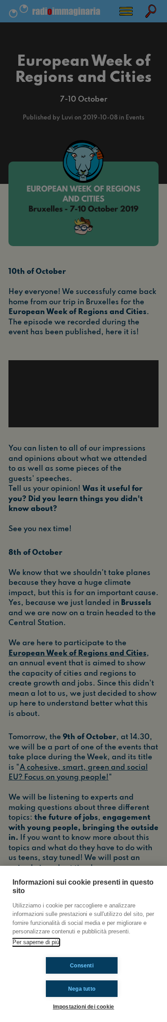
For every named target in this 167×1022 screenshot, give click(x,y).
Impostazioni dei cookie (83, 1006)
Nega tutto (81, 989)
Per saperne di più (35, 942)
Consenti (82, 965)
